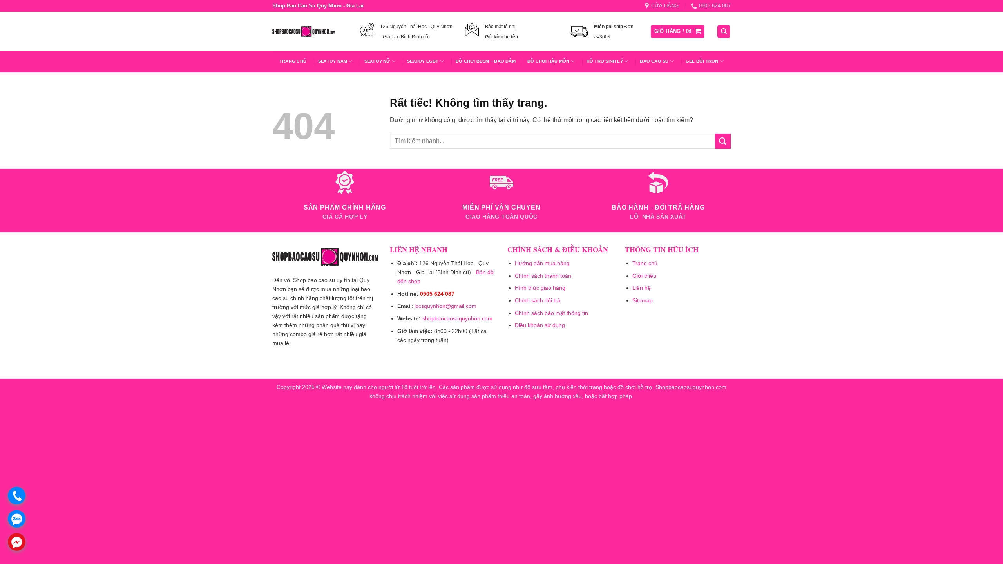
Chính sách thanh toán (543, 276)
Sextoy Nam (332, 61)
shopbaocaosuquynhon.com (457, 318)
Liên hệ (641, 288)
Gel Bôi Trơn (702, 61)
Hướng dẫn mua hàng (542, 263)
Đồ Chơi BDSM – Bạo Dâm (486, 61)
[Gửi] (723, 141)
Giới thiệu (644, 276)
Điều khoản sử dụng (540, 325)
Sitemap (642, 300)
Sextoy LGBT (422, 61)
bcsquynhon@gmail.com (445, 306)
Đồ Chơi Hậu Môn (548, 61)
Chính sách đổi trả (537, 300)
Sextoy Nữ (377, 61)
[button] (678, 31)
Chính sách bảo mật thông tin (551, 313)
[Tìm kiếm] (723, 31)
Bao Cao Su (654, 61)
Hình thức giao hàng (540, 288)
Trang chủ (292, 61)
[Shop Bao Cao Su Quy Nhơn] (303, 31)
